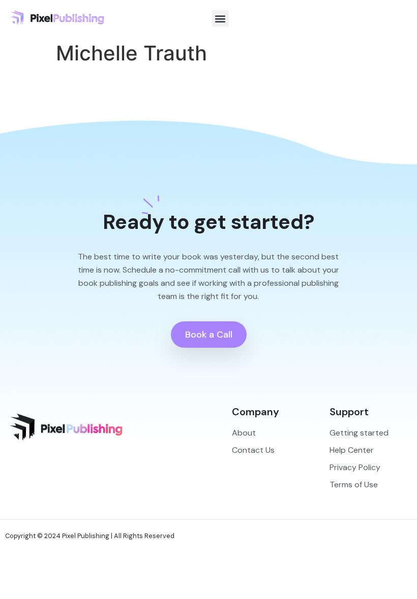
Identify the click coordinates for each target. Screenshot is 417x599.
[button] (220, 18)
